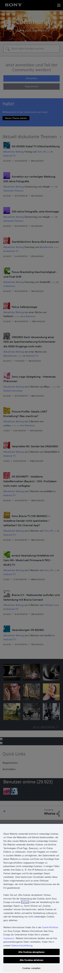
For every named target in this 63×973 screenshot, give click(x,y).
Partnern (25, 902)
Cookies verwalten (31, 968)
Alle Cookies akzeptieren (31, 952)
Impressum (8, 938)
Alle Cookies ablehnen (32, 960)
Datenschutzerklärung (21, 945)
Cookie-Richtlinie (50, 927)
